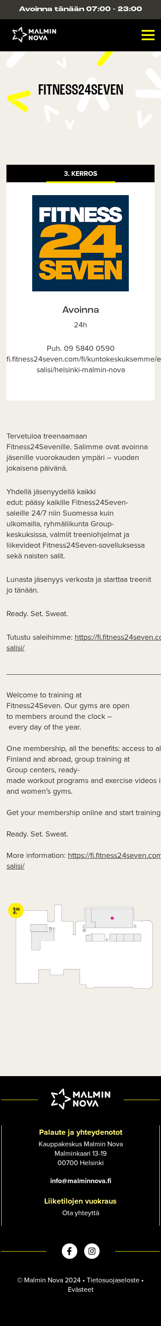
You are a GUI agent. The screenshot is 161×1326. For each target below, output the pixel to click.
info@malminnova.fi (80, 1181)
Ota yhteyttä (80, 1212)
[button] (148, 35)
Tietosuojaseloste (113, 1279)
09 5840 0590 (89, 348)
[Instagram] (92, 1251)
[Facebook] (69, 1251)
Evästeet (81, 1289)
